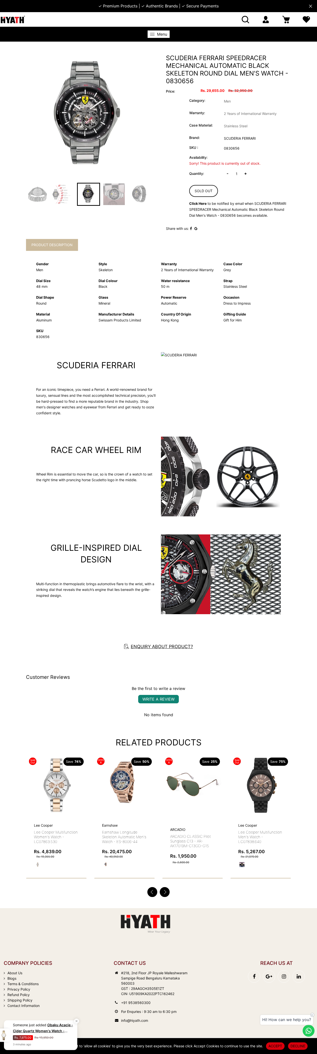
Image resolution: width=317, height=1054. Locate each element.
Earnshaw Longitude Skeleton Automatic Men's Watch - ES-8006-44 (124, 837)
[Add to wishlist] (81, 780)
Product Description (52, 245)
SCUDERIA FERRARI (240, 138)
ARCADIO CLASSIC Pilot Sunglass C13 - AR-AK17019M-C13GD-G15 (190, 841)
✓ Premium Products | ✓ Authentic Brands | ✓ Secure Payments (158, 5)
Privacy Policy (18, 989)
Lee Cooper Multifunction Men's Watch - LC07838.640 (260, 837)
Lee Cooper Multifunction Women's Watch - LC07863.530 (56, 837)
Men (227, 101)
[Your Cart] (286, 19)
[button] (165, 892)
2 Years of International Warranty (250, 113)
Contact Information (23, 1005)
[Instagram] (284, 976)
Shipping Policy (19, 1000)
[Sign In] (266, 19)
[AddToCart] (149, 775)
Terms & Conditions (23, 984)
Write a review (158, 699)
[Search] (245, 19)
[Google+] (269, 976)
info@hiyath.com (134, 1020)
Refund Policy (18, 995)
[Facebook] (254, 976)
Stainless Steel (235, 126)
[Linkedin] (298, 976)
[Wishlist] (306, 19)
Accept (275, 1046)
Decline (298, 1046)
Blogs (11, 978)
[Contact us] (309, 1031)
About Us (14, 973)
